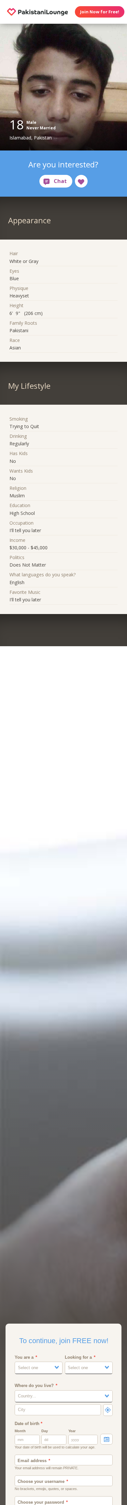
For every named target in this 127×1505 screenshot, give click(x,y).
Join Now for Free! (99, 12)
